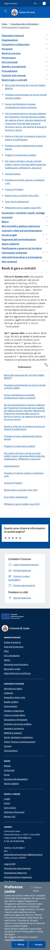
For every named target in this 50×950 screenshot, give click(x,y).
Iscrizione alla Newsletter (16, 779)
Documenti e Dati (12, 668)
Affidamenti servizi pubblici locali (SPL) (22, 504)
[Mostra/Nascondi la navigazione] (5, 11)
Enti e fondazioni (12, 655)
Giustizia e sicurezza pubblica (17, 724)
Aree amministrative (13, 646)
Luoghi (7, 798)
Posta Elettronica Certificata (17, 673)
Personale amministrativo (16, 664)
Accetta (40, 944)
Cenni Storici (10, 807)
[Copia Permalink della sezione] (46, 364)
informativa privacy (14, 939)
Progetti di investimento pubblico (19, 446)
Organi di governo (12, 642)
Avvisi (7, 774)
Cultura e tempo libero (14, 715)
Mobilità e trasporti (13, 732)
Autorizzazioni (10, 706)
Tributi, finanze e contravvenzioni (19, 741)
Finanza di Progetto (13, 482)
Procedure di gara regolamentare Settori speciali (23, 437)
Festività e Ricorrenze (14, 812)
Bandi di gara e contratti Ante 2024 (21, 490)
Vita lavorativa (11, 750)
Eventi (7, 803)
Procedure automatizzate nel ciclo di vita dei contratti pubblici (25, 386)
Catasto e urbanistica (14, 710)
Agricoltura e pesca (13, 688)
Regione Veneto (10, 3)
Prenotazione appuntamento (17, 868)
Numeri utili (9, 816)
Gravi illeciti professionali (16, 497)
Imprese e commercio (14, 728)
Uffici (6, 651)
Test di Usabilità (11, 783)
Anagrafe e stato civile (14, 697)
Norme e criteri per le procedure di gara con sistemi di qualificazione (24, 428)
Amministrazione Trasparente (18, 877)
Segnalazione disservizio (15, 872)
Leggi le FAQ (10, 864)
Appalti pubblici (11, 701)
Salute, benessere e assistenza (18, 737)
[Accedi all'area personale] (44, 3)
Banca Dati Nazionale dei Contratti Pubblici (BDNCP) (24, 376)
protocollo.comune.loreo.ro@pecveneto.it (23, 854)
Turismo (7, 746)
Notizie (7, 765)
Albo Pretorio (10, 881)
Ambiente (8, 693)
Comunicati (9, 770)
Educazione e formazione (15, 719)
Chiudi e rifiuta (39, 889)
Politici (7, 660)
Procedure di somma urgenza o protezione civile (23, 474)
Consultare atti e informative (24, 24)
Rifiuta (23, 944)
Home (4, 24)
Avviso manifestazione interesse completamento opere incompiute (20, 396)
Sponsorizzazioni (12, 466)
